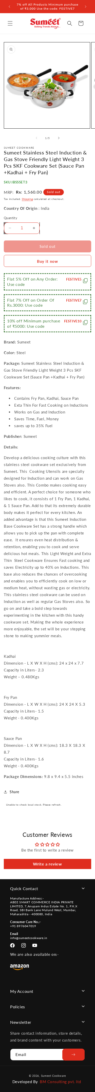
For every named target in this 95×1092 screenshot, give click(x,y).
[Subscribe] (73, 1055)
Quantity (10, 218)
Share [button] (14, 792)
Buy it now (47, 261)
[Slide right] (58, 138)
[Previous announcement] (9, 6)
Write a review (47, 863)
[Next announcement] (85, 6)
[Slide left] (36, 138)
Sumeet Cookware (53, 1075)
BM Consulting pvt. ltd (60, 1081)
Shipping (27, 198)
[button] (10, 23)
